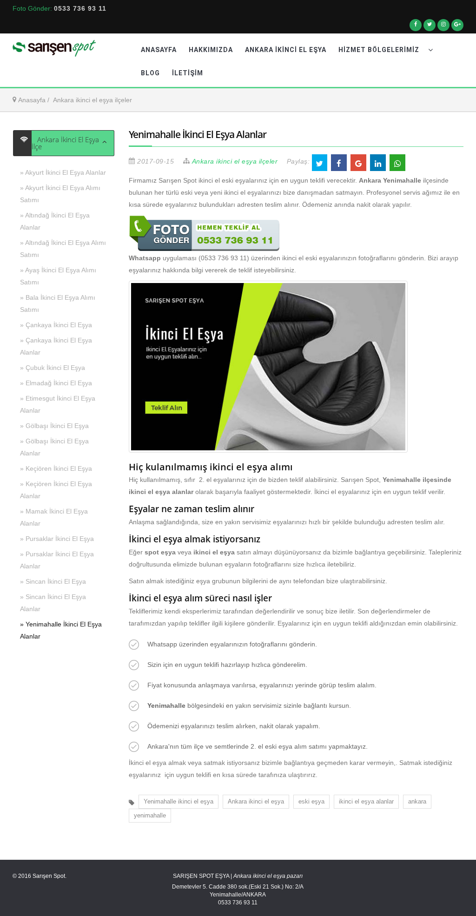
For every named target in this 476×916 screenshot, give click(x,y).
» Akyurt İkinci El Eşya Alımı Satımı (60, 194)
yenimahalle (150, 815)
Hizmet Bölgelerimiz (379, 49)
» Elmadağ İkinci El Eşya (56, 383)
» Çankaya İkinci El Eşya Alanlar (56, 346)
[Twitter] (429, 28)
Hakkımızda (211, 49)
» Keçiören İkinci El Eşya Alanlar (56, 490)
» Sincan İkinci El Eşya (53, 581)
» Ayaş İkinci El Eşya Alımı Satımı (58, 276)
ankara (417, 801)
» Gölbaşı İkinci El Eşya (54, 425)
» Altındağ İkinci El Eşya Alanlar (55, 221)
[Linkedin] (443, 28)
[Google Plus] (457, 28)
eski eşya (311, 801)
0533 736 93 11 (80, 8)
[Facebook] (415, 28)
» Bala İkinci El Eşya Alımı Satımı (57, 303)
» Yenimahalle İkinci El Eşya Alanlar (61, 630)
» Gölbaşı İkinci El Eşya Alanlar (54, 447)
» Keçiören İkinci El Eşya (56, 468)
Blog (150, 73)
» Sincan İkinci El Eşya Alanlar (53, 603)
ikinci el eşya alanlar (366, 801)
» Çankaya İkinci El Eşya (56, 325)
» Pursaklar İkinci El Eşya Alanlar (57, 560)
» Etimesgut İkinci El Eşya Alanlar (57, 404)
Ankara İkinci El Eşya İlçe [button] (65, 143)
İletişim (187, 73)
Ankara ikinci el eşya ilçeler (92, 100)
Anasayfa (159, 49)
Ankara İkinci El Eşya (285, 49)
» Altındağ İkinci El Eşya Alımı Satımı (63, 248)
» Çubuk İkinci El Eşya (52, 367)
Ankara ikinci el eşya (256, 801)
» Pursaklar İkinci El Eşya (57, 538)
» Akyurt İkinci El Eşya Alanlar (63, 172)
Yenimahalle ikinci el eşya (178, 801)
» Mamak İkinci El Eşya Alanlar (54, 517)
